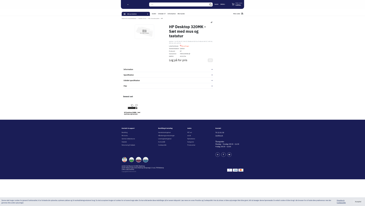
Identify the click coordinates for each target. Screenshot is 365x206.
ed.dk (189, 135)
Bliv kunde (181, 14)
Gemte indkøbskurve (128, 139)
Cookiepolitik (162, 145)
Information (172, 14)
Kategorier (190, 142)
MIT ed (189, 132)
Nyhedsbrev (191, 139)
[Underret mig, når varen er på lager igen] (210, 60)
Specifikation (129, 75)
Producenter (191, 145)
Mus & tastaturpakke (153, 18)
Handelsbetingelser (164, 132)
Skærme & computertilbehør (129, 18)
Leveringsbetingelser (165, 139)
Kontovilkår (161, 142)
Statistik (124, 142)
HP (162, 18)
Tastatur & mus (142, 18)
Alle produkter (132, 14)
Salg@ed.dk (219, 135)
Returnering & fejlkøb (128, 145)
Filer (125, 86)
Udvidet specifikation (132, 80)
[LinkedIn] (217, 154)
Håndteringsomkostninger (166, 135)
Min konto (125, 135)
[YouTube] (229, 154)
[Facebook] (223, 154)
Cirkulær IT (162, 14)
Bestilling (124, 132)
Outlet (154, 14)
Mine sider (237, 14)
